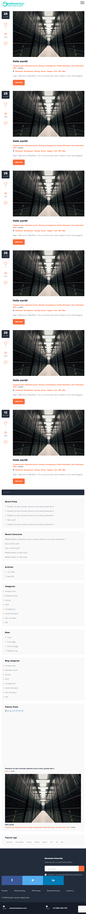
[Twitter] (32, 880)
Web (63, 71)
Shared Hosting (19, 891)
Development (28, 71)
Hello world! (20, 61)
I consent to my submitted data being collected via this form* (64, 876)
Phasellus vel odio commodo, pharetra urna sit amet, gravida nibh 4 (30, 507)
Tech (55, 71)
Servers (43, 71)
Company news (18, 66)
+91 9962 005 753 (60, 908)
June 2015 (11, 572)
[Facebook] (12, 880)
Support (50, 71)
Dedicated (19, 71)
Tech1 (7, 605)
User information (77, 66)
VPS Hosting (36, 891)
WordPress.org (12, 651)
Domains (5, 891)
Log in (9, 637)
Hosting (41, 66)
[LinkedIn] (53, 880)
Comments (12, 646)
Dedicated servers (31, 66)
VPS (14, 68)
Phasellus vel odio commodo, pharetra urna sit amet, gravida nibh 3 (30, 524)
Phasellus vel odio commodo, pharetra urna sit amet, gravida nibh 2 (30, 511)
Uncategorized (50, 66)
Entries (11, 642)
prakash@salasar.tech (18, 908)
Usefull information (63, 66)
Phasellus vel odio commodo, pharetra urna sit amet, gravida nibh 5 (30, 515)
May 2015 (10, 576)
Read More (18, 82)
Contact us (70, 891)
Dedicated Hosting (53, 891)
